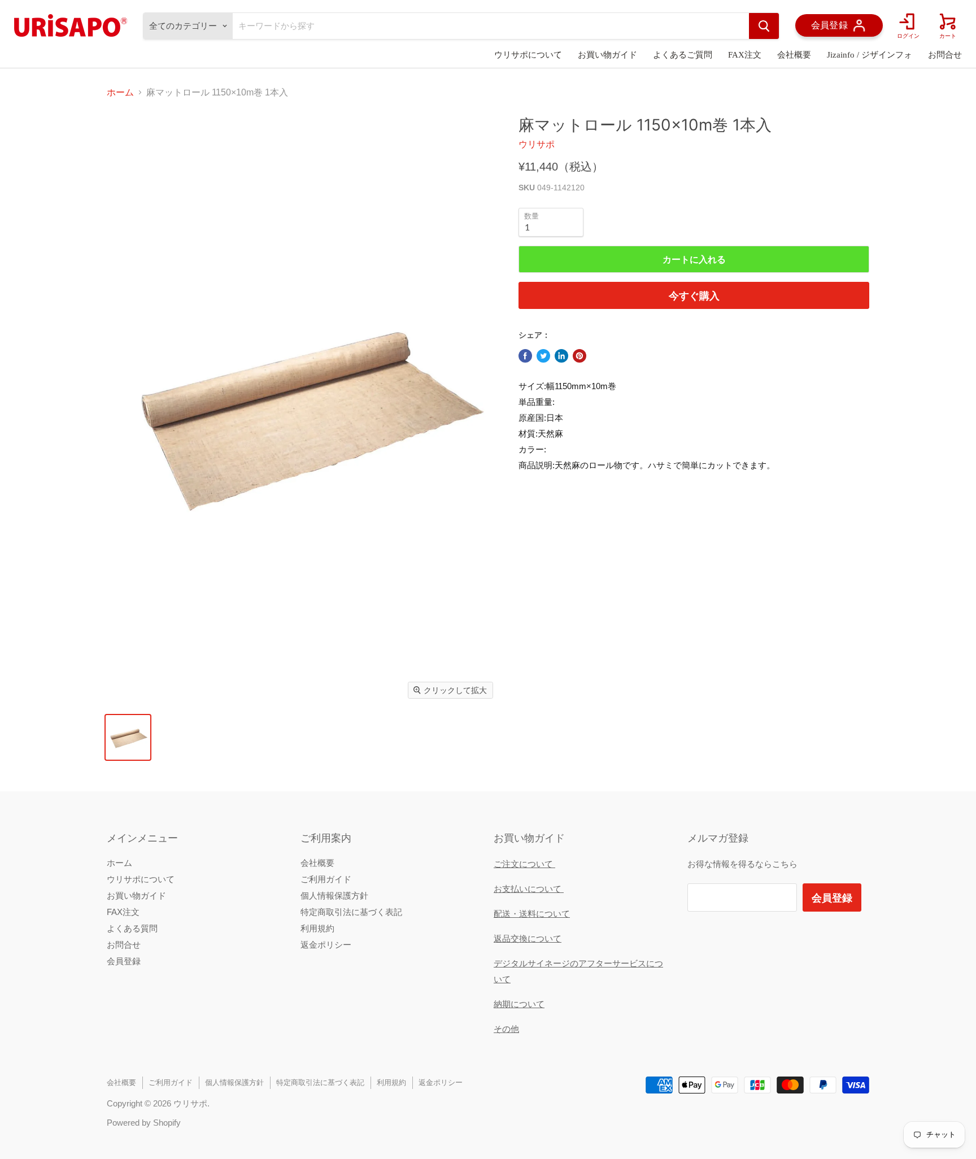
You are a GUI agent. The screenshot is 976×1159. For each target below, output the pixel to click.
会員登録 (124, 961)
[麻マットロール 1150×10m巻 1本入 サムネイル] (128, 737)
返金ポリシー (325, 944)
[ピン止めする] (579, 356)
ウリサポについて (528, 54)
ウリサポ (536, 144)
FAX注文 (744, 54)
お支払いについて (529, 889)
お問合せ (945, 54)
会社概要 (794, 54)
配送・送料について (532, 913)
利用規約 (317, 928)
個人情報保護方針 (334, 895)
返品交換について (527, 938)
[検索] (764, 26)
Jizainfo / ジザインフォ (869, 54)
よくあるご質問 (682, 54)
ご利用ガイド (325, 879)
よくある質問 (132, 928)
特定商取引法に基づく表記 (351, 912)
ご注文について (524, 864)
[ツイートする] (543, 356)
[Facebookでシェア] (525, 356)
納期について (519, 1004)
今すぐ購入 (694, 295)
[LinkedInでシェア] (561, 356)
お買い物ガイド (607, 54)
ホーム (120, 92)
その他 (506, 1029)
